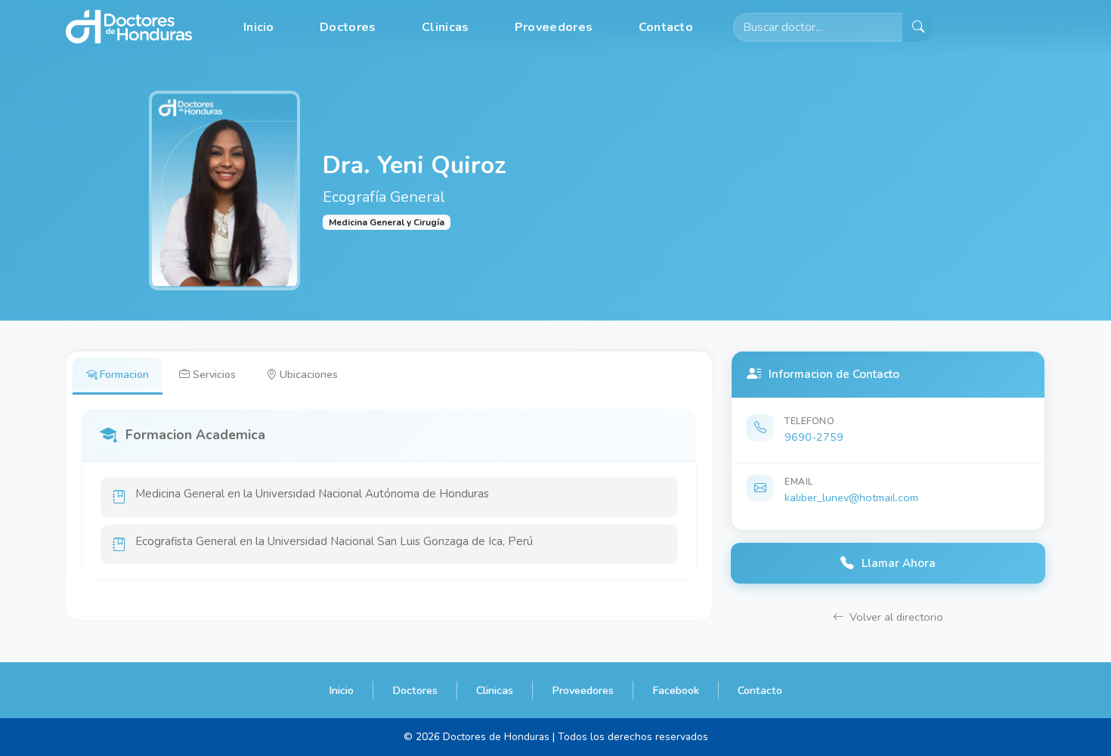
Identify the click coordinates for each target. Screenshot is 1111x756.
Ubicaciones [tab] (309, 374)
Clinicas (445, 27)
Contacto (666, 27)
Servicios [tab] (214, 374)
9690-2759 (814, 437)
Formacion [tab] (124, 374)
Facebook (675, 690)
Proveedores (554, 27)
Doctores (348, 27)
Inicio (258, 27)
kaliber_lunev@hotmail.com (851, 497)
